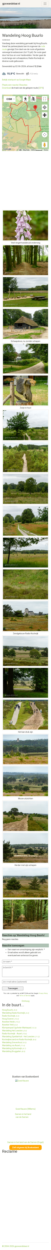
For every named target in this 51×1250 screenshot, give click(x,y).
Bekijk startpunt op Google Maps (16, 80)
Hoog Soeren (10, 1019)
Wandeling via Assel (13, 1045)
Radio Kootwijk (10, 1016)
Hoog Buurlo (9, 1010)
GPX (41, 88)
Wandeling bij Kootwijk (14, 1048)
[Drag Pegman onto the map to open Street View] (44, 145)
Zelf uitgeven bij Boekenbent (25, 1147)
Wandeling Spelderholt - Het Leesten (21, 1036)
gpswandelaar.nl (11, 3)
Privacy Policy (43, 993)
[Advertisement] (15, 1065)
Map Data (26, 150)
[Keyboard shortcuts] (20, 150)
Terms (46, 150)
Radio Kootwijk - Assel (14, 1033)
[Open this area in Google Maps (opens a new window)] (7, 149)
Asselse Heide (11, 1022)
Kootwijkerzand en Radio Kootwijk (19, 1039)
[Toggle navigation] (45, 3)
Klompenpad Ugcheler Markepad (19, 1028)
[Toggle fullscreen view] (44, 99)
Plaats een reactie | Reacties (14, 85)
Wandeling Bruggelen (13, 1051)
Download (6, 88)
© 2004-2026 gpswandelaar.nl (15, 1246)
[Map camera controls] (44, 134)
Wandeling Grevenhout (14, 1042)
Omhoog (25, 1001)
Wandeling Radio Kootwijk (15, 1013)
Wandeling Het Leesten (14, 1030)
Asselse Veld (10, 1025)
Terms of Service (24, 996)
